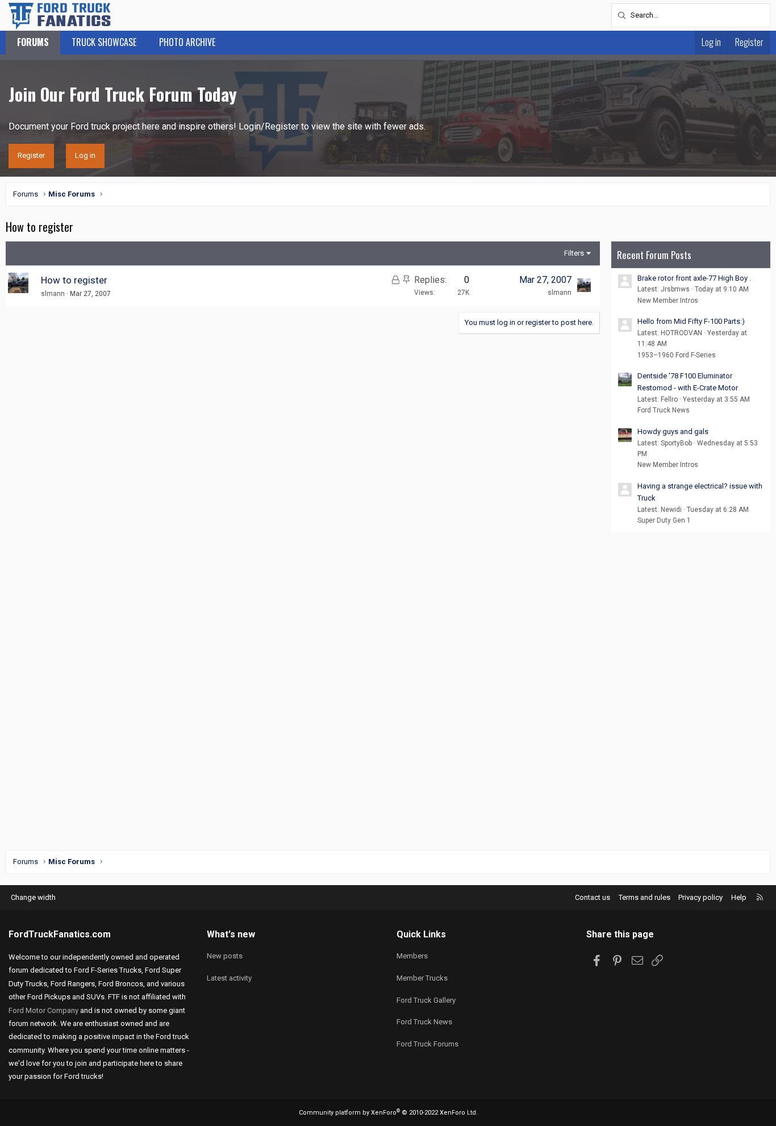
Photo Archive (187, 42)
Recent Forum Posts (654, 255)
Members (412, 956)
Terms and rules (644, 897)
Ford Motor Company (43, 1010)
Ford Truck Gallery (426, 1000)
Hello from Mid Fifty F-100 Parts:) (691, 321)
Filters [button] (574, 253)
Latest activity (229, 978)
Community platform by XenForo (388, 1112)
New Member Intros (667, 301)
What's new (231, 934)
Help (738, 897)
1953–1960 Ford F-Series (676, 355)
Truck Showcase (104, 42)
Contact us (592, 897)
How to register (74, 280)
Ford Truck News (663, 410)
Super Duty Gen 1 (664, 520)
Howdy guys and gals (672, 431)
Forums (33, 42)
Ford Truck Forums (427, 1044)
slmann (53, 294)
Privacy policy (700, 897)
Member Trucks (422, 978)
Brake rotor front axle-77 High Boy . (694, 278)
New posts (225, 956)
